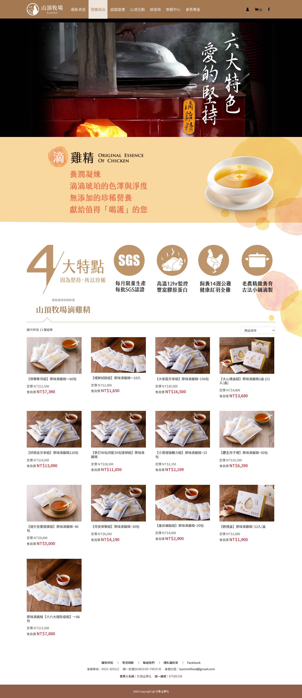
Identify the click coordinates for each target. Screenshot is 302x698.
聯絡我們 (148, 663)
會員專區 (193, 9)
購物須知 (107, 663)
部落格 (155, 9)
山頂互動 (137, 9)
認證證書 (117, 9)
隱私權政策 (171, 663)
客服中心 (173, 9)
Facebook (194, 663)
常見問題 (128, 663)
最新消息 (78, 9)
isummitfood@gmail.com (197, 669)
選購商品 (98, 9)
